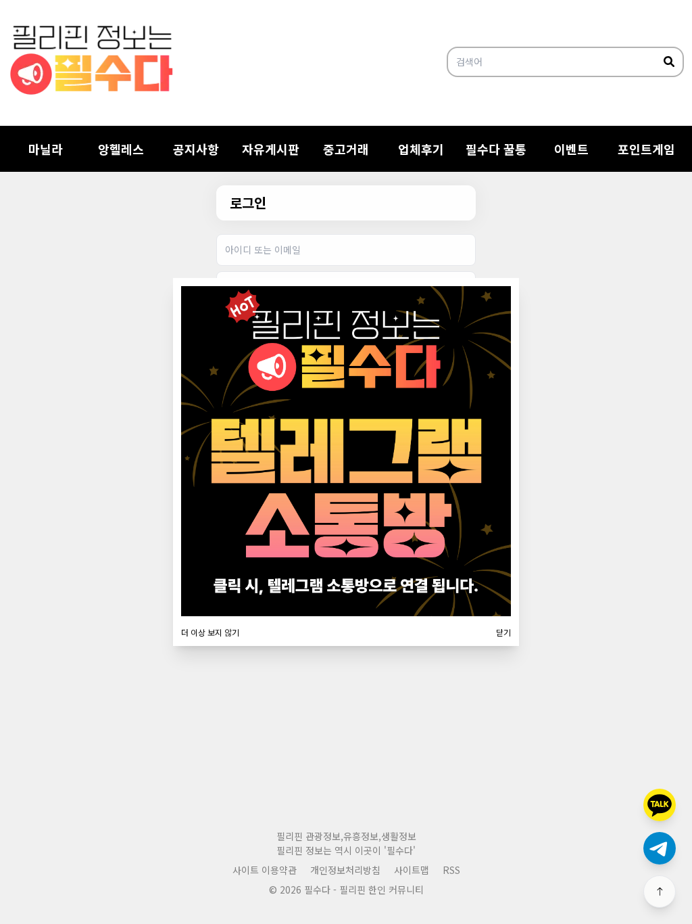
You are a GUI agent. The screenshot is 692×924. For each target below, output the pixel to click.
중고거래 (346, 149)
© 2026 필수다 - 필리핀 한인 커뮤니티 (346, 889)
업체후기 (421, 149)
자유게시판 (270, 149)
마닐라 (45, 149)
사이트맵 (411, 870)
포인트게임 (646, 149)
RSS (451, 870)
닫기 (503, 632)
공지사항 (196, 149)
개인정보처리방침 (345, 870)
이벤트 (571, 149)
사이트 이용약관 (264, 870)
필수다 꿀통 (496, 149)
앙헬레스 (121, 149)
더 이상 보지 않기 (210, 632)
